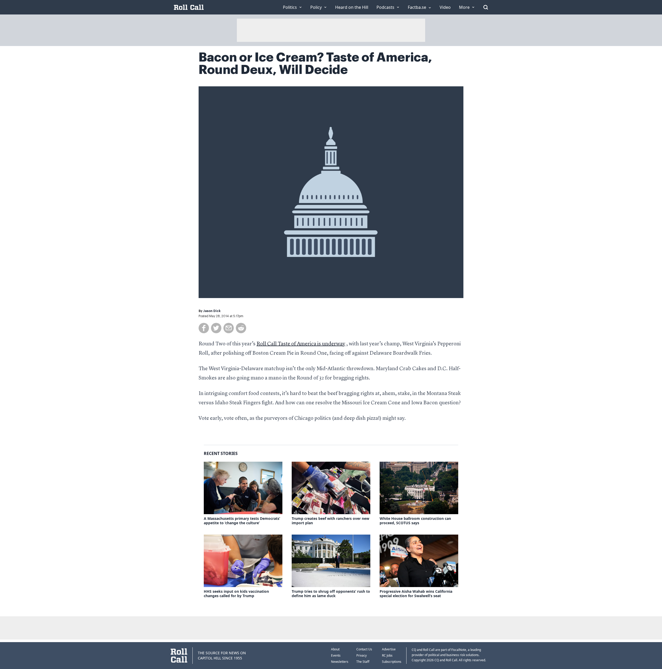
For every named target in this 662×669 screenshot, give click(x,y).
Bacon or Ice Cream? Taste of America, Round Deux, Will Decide (315, 63)
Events (336, 655)
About (335, 649)
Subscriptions (391, 661)
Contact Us (364, 649)
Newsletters (339, 661)
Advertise (389, 649)
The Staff (362, 661)
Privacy (361, 655)
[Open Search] (485, 7)
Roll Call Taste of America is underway (301, 344)
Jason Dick (212, 311)
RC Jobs (387, 655)
